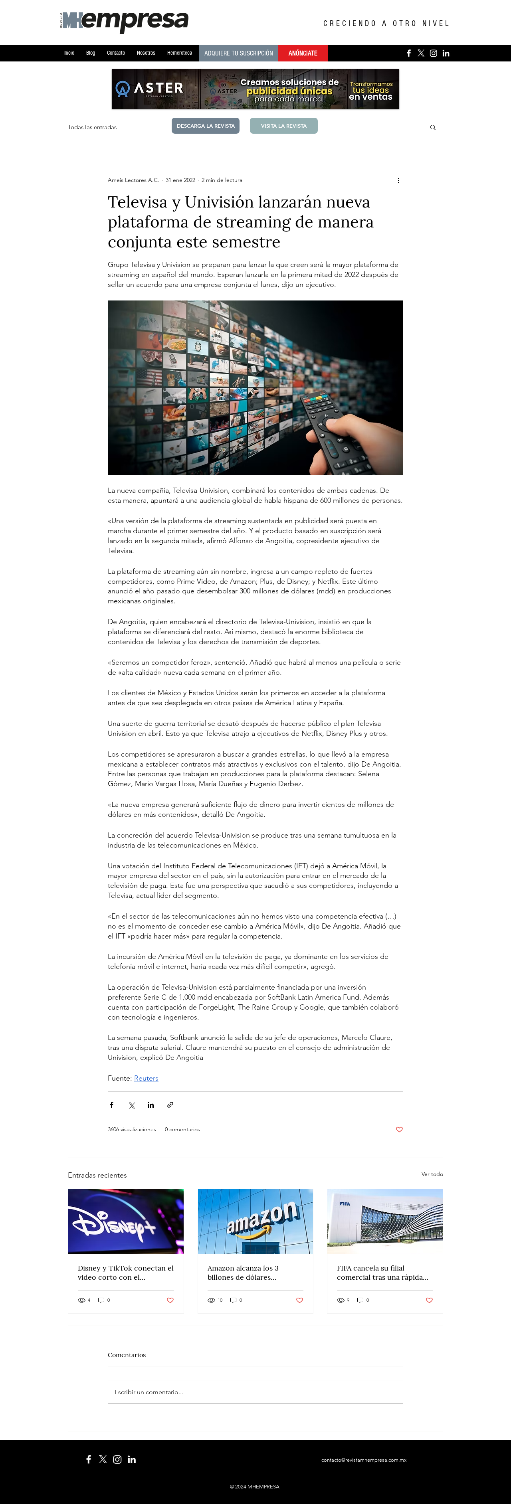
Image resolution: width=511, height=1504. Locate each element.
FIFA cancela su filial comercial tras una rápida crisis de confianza (380, 1272)
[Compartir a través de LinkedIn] (150, 1105)
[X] (421, 53)
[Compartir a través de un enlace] (170, 1105)
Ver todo (432, 1174)
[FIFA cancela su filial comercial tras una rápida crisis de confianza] (385, 1221)
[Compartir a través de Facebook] (111, 1105)
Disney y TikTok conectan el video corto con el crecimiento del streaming (126, 1272)
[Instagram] (433, 53)
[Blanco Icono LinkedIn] (446, 53)
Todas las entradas (92, 127)
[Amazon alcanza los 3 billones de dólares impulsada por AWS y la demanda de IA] (255, 1221)
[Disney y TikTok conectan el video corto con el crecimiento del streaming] (126, 1221)
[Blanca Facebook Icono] (409, 53)
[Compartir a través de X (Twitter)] (131, 1105)
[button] (433, 127)
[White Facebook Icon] (88, 1459)
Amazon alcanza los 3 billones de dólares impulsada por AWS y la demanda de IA (247, 1272)
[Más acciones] (398, 180)
